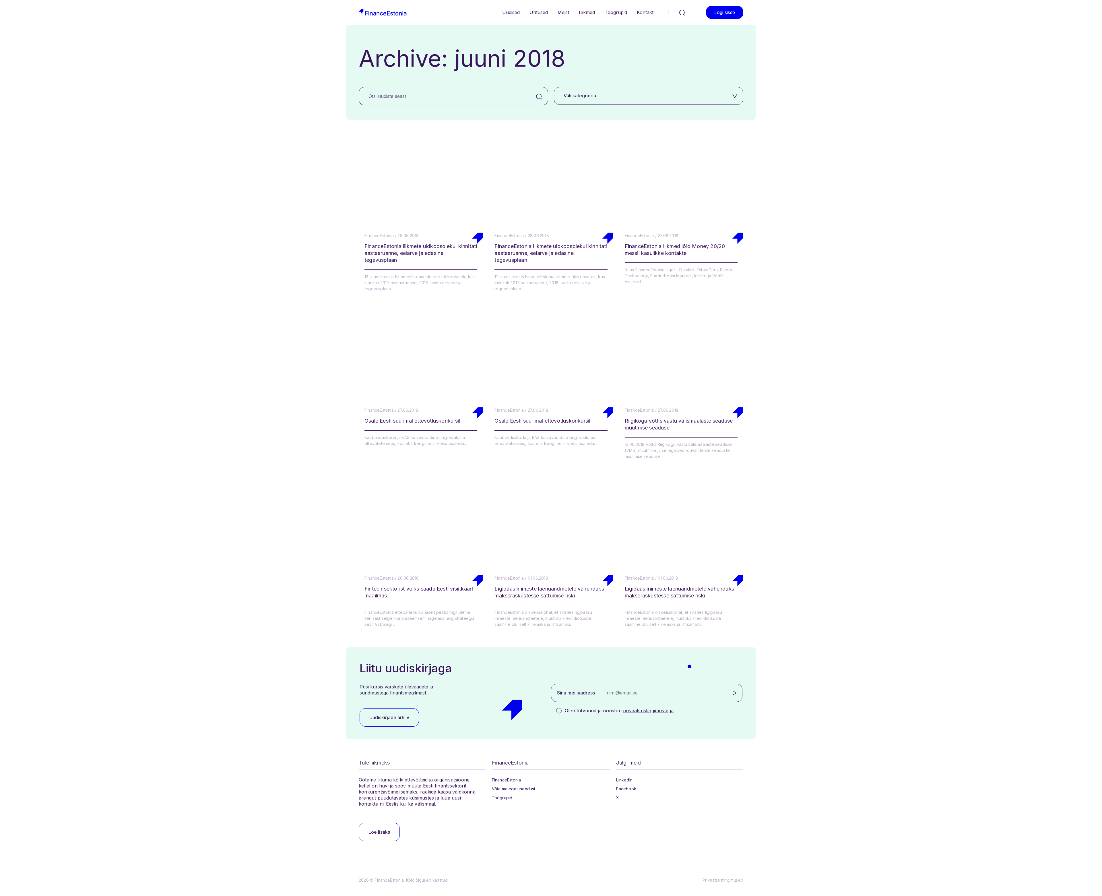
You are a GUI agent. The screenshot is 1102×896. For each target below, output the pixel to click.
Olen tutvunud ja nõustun (619, 710)
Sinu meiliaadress (576, 693)
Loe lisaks (379, 832)
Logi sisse (724, 12)
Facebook (626, 788)
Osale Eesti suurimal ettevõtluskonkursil (412, 421)
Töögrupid (616, 12)
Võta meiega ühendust (514, 788)
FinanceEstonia (506, 779)
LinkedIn (624, 779)
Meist (563, 12)
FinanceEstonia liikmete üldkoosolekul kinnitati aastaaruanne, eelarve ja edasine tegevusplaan (420, 253)
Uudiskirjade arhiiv (389, 717)
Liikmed (587, 12)
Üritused (538, 12)
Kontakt (645, 12)
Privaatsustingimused (723, 880)
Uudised (511, 12)
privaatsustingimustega (648, 710)
